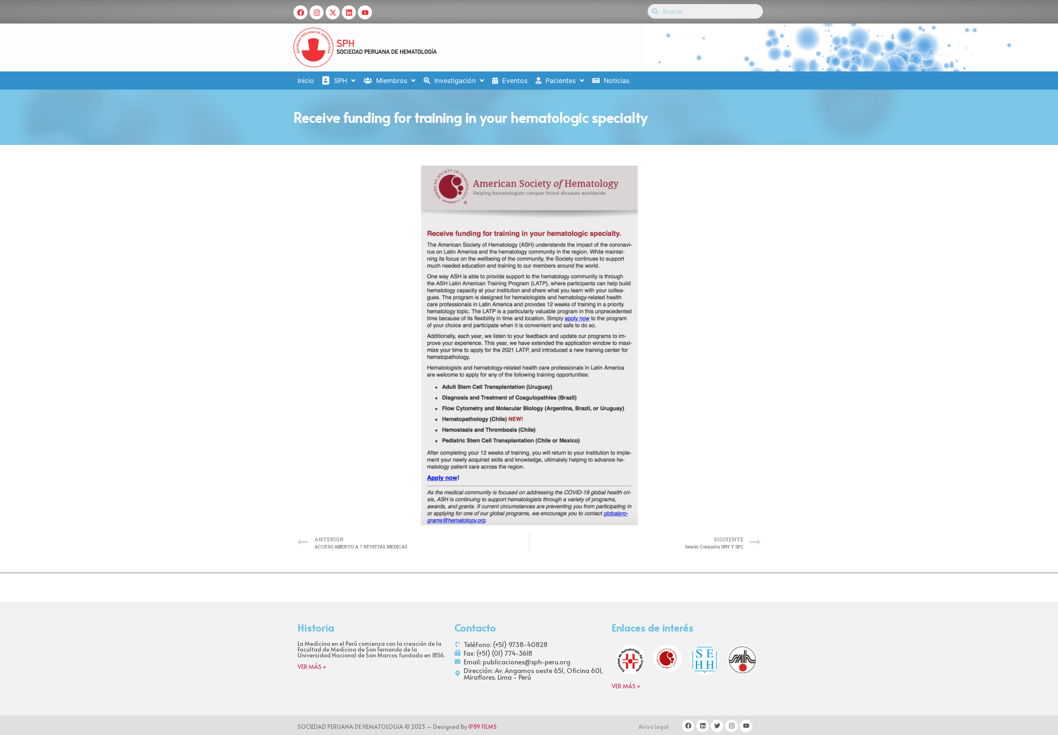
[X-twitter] (333, 12)
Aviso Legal (654, 726)
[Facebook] (300, 12)
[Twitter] (717, 726)
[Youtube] (365, 12)
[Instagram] (317, 12)
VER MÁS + (312, 667)
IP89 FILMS (482, 726)
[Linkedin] (349, 12)
